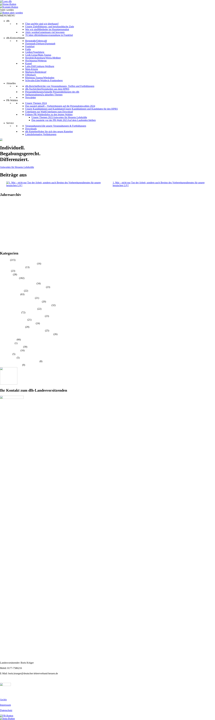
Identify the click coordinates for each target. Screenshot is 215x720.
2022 (2, 212)
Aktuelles (4, 260)
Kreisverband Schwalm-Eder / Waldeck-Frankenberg (26, 334)
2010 (2, 246)
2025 (2, 204)
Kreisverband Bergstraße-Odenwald (18, 283)
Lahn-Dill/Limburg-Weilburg (39, 66)
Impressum (5, 705)
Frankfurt (29, 46)
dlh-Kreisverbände (9, 278)
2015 (2, 232)
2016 (2, 229)
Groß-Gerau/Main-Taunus (38, 55)
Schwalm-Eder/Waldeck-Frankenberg (44, 80)
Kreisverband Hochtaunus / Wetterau (18, 308)
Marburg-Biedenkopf (35, 72)
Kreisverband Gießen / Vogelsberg (17, 298)
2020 (2, 218)
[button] (7, 15)
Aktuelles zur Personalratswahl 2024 (18, 263)
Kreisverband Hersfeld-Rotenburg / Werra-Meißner (25, 305)
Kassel (28, 63)
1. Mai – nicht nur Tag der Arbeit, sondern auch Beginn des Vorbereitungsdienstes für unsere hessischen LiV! (159, 184)
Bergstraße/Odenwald (36, 40)
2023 (2, 209)
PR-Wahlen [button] (12, 100)
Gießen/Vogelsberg (34, 52)
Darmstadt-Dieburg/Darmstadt (40, 43)
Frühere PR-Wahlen (10, 350)
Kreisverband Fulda (10, 294)
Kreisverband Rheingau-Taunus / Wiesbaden (22, 330)
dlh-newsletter (7, 343)
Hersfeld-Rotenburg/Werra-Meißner (43, 57)
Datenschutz (6, 710)
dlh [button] (7, 21)
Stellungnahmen (8, 357)
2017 (2, 227)
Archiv (3, 699)
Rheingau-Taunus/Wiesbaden (39, 77)
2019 (2, 221)
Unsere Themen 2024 (36, 103)
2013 (2, 238)
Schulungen (6, 354)
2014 (2, 235)
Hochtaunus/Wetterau (36, 60)
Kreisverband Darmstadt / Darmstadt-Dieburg (22, 287)
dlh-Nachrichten (8, 339)
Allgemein (5, 270)
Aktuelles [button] (11, 83)
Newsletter (30, 97)
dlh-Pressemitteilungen (11, 346)
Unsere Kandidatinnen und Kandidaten (19, 361)
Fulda (28, 49)
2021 (2, 215)
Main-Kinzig (31, 69)
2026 (2, 201)
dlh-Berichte (6, 274)
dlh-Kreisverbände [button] (15, 38)
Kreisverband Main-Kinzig (13, 319)
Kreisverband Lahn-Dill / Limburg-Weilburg (22, 316)
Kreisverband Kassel (10, 312)
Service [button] (10, 123)
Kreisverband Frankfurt (11, 290)
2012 (2, 241)
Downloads (31, 128)
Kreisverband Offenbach (12, 327)
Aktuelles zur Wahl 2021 (12, 267)
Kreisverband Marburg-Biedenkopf (17, 323)
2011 (2, 244)
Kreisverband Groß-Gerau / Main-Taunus (20, 301)
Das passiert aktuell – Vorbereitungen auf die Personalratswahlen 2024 (60, 106)
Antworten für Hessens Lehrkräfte (17, 167)
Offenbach (30, 74)
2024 (2, 207)
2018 (2, 224)
